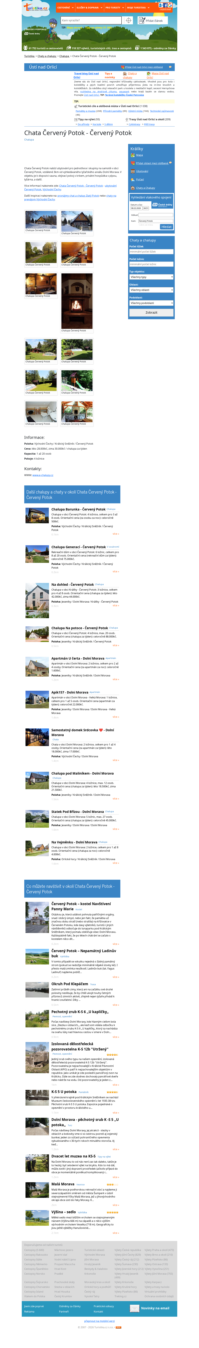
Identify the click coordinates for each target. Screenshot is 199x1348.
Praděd (58, 1273)
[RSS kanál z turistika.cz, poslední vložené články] (118, 1327)
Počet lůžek (136, 246)
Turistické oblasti (94, 1250)
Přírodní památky (112, 110)
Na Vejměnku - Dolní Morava (74, 842)
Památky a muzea (85, 110)
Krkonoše (90, 1273)
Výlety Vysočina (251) (157, 1269)
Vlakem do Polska (34, 1296)
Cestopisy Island (33, 1291)
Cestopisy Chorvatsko (37, 1287)
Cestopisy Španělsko (36, 1269)
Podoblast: (136, 297)
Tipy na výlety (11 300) (98, 27)
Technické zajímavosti (162, 110)
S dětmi (108, 124)
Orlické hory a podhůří (97, 1287)
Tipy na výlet (86, 119)
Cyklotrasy (134, 124)
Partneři (64, 1311)
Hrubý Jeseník (92, 1264)
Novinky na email (155, 1308)
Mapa (139, 155)
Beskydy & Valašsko (96, 1269)
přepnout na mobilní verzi (99, 1321)
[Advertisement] (74, 154)
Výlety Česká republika (128, 1250)
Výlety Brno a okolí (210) (159, 1254)
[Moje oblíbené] (170, 67)
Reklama (29, 1311)
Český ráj (89, 1291)
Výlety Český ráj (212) (127, 1259)
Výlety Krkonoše (124, 1282)
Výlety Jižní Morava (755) (159, 1273)
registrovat (165, 8)
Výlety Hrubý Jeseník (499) (126, 1275)
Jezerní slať (60, 1254)
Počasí (140, 179)
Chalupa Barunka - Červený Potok (78, 509)
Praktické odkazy (104, 1306)
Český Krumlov (63, 1296)
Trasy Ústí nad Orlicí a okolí (146, 119)
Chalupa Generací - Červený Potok (78, 547)
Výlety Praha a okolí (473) (159, 1250)
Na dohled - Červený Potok (72, 584)
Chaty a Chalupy (145, 188)
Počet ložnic (136, 259)
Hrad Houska (62, 1291)
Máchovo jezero (63, 1250)
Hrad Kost (60, 1269)
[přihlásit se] (165, 5)
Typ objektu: (137, 271)
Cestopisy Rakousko (36, 1254)
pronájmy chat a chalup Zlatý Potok (78, 195)
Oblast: (133, 284)
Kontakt (98, 1311)
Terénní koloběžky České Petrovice (124, 94)
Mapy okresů (74, 27)
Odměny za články (70, 1306)
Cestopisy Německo (35, 1264)
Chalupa (29, 139)
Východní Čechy (52, 189)
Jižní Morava (91, 1259)
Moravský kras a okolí (97, 1282)
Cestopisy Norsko (34, 1273)
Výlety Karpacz (153, 1282)
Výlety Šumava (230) (126, 1264)
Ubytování (142, 171)
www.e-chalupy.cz (42, 475)
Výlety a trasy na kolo (157, 1287)
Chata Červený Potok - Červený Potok (81, 185)
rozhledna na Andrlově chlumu (98, 91)
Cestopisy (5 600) (34, 1250)
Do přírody (83, 124)
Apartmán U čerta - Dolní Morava (77, 658)
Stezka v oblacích (64, 1287)
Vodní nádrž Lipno (65, 1259)
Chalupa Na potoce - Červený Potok (79, 628)
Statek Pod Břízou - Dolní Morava (77, 811)
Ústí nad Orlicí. (92, 94)
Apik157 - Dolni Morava (69, 692)
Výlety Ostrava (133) (156, 1264)
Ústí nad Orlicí (43, 67)
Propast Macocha (64, 1264)
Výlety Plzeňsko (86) (156, 1259)
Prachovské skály (64, 1282)
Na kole (97, 124)
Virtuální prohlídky (155, 1291)
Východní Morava (94, 1254)
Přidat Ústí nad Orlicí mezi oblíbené (144, 67)
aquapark (124, 91)
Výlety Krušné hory (126, 1287)
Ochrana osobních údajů (159, 1296)
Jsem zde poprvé (34, 1306)
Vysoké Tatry (91, 1296)
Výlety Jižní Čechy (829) (128, 1254)
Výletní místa (135, 110)
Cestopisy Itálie (33, 1259)
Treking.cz (121, 1296)
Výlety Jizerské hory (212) (129, 1269)
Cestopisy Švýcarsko (36, 1282)
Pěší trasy (149, 124)
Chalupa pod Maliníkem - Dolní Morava (82, 773)
